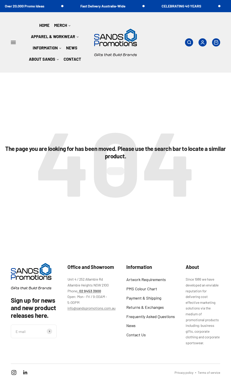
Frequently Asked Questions (150, 316)
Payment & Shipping (143, 297)
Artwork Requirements (146, 279)
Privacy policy (184, 372)
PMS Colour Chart (141, 288)
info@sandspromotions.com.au (91, 308)
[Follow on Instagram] (14, 372)
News (131, 325)
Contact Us (136, 334)
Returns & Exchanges (145, 307)
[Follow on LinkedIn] (25, 372)
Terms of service (209, 372)
